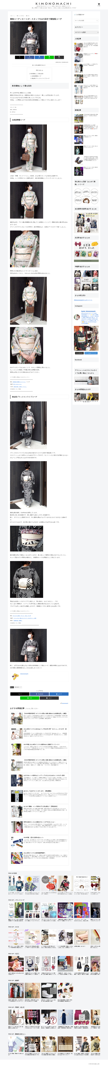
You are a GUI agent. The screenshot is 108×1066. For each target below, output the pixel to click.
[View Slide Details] (80, 396)
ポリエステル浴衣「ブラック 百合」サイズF (22, 615)
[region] (86, 396)
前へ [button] (76, 396)
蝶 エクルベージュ (18, 384)
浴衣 (12, 687)
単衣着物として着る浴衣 (36, 73)
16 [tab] (85, 401)
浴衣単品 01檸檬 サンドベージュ (19, 381)
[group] (16, 885)
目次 (37, 70)
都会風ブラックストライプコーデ (40, 78)
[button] (59, 57)
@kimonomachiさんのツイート (83, 300)
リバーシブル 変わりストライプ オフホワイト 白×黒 (25, 618)
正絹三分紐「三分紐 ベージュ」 (20, 386)
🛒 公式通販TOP (79, 14)
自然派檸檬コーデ (36, 76)
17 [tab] (87, 401)
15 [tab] (83, 401)
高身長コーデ (18, 687)
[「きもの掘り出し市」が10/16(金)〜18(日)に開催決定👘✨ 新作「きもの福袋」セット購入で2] (86, 338)
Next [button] (97, 396)
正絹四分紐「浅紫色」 (18, 620)
